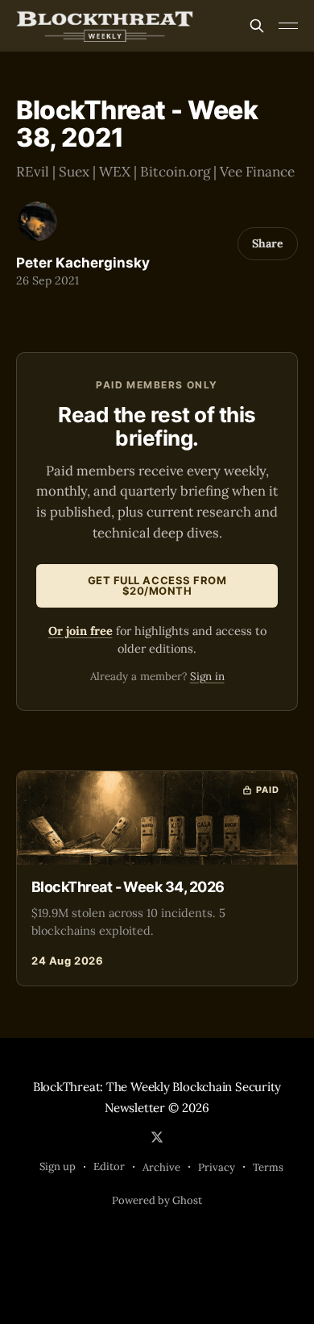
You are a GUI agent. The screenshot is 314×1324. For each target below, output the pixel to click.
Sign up (57, 1166)
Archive (161, 1167)
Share (267, 243)
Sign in (207, 676)
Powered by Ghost (157, 1200)
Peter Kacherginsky (83, 263)
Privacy (216, 1167)
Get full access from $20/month (157, 585)
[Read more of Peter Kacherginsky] (37, 221)
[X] (157, 1137)
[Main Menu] (288, 26)
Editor (109, 1166)
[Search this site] (257, 26)
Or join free (80, 630)
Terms (268, 1167)
